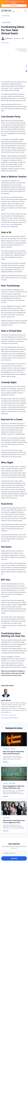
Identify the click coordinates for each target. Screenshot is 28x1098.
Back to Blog (6, 16)
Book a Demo (13, 5)
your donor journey (8, 224)
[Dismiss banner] (26, 2)
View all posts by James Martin (9, 718)
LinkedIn (14, 715)
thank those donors (18, 372)
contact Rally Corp (12, 661)
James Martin (6, 700)
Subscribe (14, 858)
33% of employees (14, 88)
